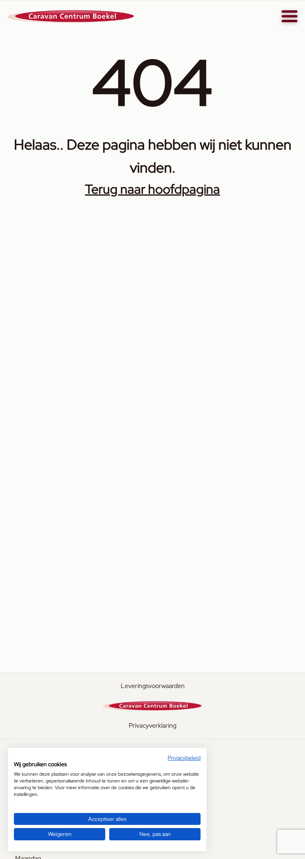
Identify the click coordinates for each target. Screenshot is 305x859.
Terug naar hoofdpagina (152, 189)
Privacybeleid (184, 757)
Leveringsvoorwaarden (153, 686)
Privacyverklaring (152, 725)
